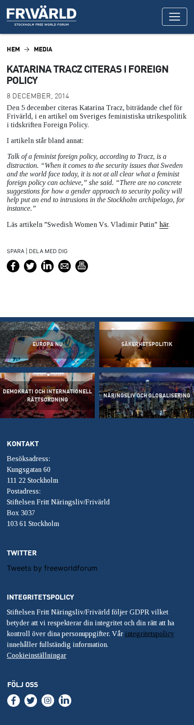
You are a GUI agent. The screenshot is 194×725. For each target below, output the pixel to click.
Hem (13, 49)
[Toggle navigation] (174, 17)
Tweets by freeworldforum (52, 568)
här (163, 224)
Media (43, 49)
